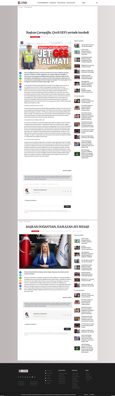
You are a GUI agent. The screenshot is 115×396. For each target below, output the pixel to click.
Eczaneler (74, 378)
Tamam (92, 394)
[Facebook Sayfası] (19, 377)
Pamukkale (53, 2)
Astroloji (88, 380)
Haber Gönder (33, 385)
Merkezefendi (61, 2)
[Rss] (30, 377)
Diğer (83, 2)
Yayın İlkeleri (21, 383)
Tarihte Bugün (75, 381)
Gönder (67, 206)
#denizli (26, 184)
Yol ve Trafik (75, 375)
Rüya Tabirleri (89, 378)
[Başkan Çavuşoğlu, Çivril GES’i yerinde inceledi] (45, 54)
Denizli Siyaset (70, 2)
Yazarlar (49, 375)
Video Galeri (49, 373)
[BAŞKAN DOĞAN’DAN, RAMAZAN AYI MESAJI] (45, 251)
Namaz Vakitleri (75, 376)
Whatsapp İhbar (33, 383)
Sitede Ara (88, 373)
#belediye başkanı (51, 184)
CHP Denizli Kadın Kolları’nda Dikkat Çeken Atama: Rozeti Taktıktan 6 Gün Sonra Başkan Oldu (87, 144)
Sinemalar (74, 383)
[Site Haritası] (33, 377)
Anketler (88, 375)
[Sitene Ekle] (35, 377)
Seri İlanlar (74, 384)
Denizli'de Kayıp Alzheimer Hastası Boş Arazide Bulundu (87, 101)
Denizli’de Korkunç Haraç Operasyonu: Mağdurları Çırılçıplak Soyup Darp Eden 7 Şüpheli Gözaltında (87, 116)
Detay (86, 394)
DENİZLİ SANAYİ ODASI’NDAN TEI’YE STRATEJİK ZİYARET (87, 77)
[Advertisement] (57, 19)
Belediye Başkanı (37, 85)
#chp (57, 184)
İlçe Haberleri (62, 383)
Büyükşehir (30, 85)
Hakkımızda (21, 381)
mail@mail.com (36, 192)
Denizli (26, 85)
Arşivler (49, 378)
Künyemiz (49, 380)
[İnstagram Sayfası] (23, 377)
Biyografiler (88, 376)
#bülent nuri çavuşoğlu (34, 184)
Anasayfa (21, 7)
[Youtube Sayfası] (26, 377)
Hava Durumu (75, 373)
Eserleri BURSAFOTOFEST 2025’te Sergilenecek (87, 90)
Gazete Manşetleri (76, 388)
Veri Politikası (21, 385)
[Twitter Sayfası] (21, 377)
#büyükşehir (43, 184)
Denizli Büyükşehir (43, 2)
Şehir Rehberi (75, 386)
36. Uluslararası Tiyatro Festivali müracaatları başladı (87, 131)
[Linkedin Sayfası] (28, 377)
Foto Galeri (49, 370)
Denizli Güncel (62, 381)
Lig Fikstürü (75, 380)
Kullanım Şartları (34, 381)
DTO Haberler (62, 380)
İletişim (48, 383)
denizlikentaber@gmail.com (39, 316)
